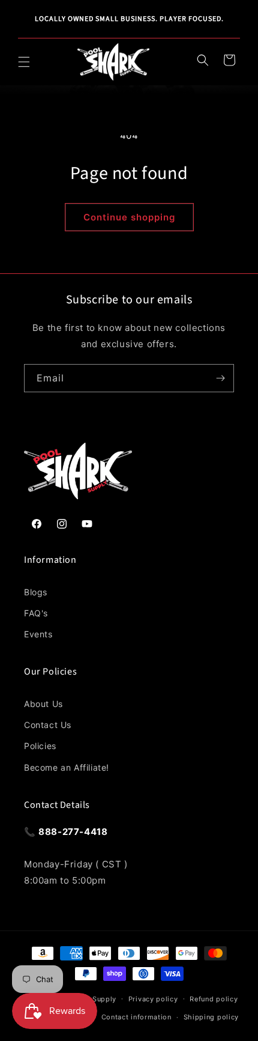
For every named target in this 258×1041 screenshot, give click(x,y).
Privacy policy (153, 999)
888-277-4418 (72, 831)
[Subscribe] (220, 378)
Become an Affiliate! (66, 767)
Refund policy (214, 999)
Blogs (35, 592)
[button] (24, 62)
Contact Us (47, 725)
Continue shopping (129, 217)
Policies (40, 746)
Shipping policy (211, 1017)
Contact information (136, 1017)
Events (38, 634)
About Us (43, 704)
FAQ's (36, 613)
